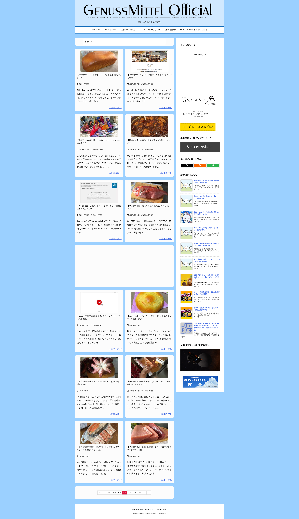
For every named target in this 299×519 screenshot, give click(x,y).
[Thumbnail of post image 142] (149, 192)
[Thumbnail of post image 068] (99, 433)
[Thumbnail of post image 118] (99, 126)
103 (110, 492)
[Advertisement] (124, 265)
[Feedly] (213, 165)
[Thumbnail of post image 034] (99, 192)
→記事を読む (115, 107)
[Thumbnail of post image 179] (99, 302)
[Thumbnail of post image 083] (149, 61)
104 (114, 492)
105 (119, 492)
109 (139, 492)
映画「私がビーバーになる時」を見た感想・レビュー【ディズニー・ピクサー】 (207, 277)
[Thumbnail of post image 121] (99, 61)
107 (129, 492)
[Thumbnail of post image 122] (149, 433)
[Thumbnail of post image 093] (99, 367)
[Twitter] (187, 165)
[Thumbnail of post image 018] (149, 126)
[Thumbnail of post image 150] (149, 367)
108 (134, 492)
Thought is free (161, 513)
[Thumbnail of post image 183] (149, 302)
